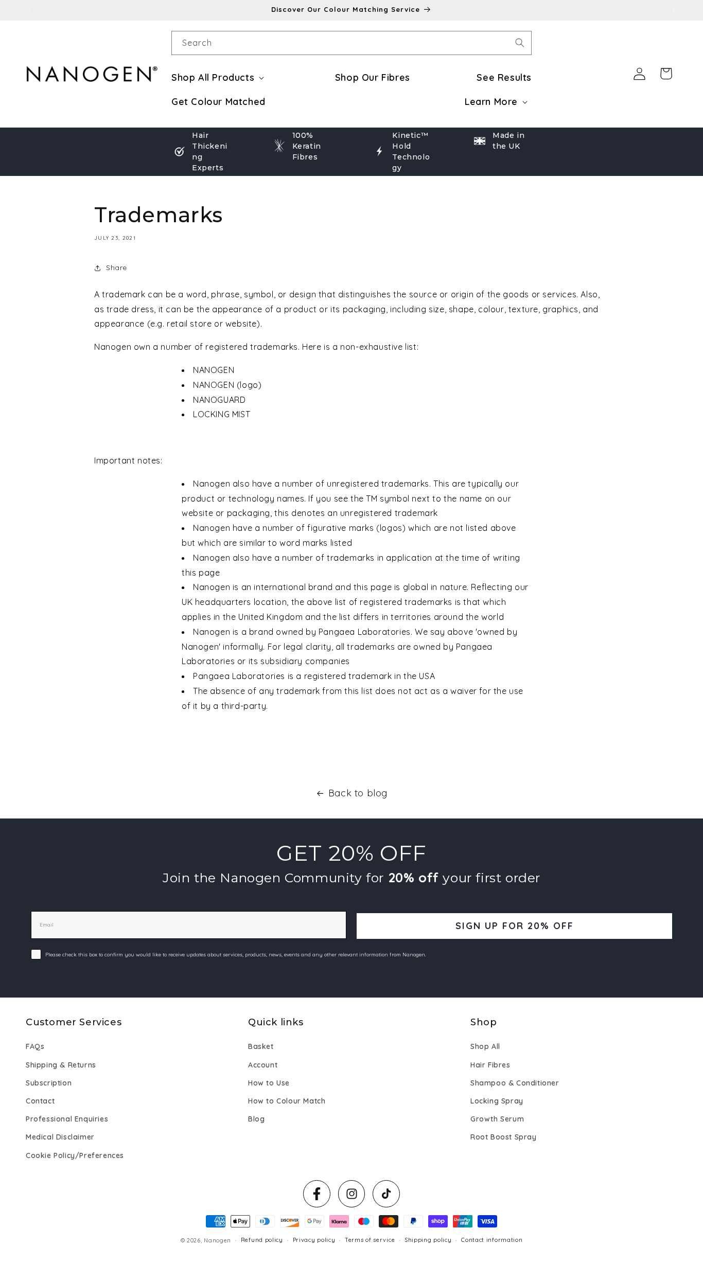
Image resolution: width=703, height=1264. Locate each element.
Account (262, 1065)
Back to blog (358, 793)
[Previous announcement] (29, 10)
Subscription (49, 1083)
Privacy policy (314, 1239)
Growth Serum (497, 1119)
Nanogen (217, 1240)
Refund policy (262, 1239)
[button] (219, 77)
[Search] (519, 42)
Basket (261, 1047)
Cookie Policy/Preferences (75, 1155)
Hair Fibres (490, 1065)
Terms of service (370, 1239)
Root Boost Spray (503, 1137)
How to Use (269, 1083)
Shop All (485, 1047)
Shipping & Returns (61, 1065)
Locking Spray (496, 1101)
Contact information (491, 1239)
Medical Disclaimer (60, 1137)
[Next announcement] (673, 10)
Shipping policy (428, 1239)
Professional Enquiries (67, 1119)
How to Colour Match (286, 1101)
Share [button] (116, 267)
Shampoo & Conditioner (514, 1083)
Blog (256, 1119)
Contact (40, 1101)
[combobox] (351, 43)
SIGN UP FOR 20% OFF (514, 926)
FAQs (35, 1047)
